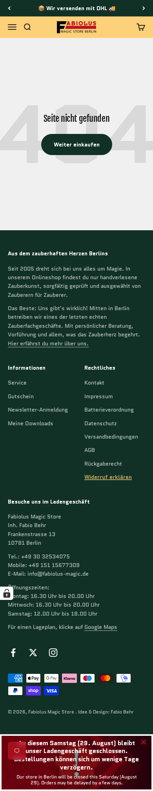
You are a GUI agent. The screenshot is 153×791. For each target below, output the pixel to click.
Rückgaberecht (103, 464)
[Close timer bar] (143, 742)
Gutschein (21, 396)
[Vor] (143, 8)
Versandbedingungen (111, 437)
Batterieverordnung (109, 410)
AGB (89, 450)
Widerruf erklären (108, 477)
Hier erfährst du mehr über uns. (48, 343)
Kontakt (94, 382)
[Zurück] (9, 8)
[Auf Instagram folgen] (53, 652)
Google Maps (100, 627)
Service (17, 382)
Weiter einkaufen (77, 144)
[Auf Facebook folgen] (13, 652)
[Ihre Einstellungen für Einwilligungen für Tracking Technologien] (6, 593)
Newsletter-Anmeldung (38, 410)
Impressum (98, 396)
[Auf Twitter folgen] (33, 652)
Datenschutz (100, 423)
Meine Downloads (30, 423)
